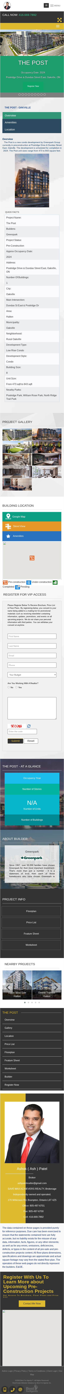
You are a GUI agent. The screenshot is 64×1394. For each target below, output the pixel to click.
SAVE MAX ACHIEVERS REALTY (32, 1189)
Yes (20, 687)
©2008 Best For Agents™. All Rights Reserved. (32, 1380)
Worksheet (31, 945)
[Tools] (46, 5)
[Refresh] (28, 726)
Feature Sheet (31, 933)
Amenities (11, 122)
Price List (31, 922)
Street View (19, 526)
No (12, 687)
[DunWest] (47, 985)
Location (10, 129)
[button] (32, 558)
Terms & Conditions (36, 1371)
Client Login (52, 1371)
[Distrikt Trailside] (18, 985)
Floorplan (31, 911)
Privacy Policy (20, 1371)
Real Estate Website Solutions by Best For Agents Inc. (32, 1383)
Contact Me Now (32, 1303)
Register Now (33, 86)
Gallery (8, 1028)
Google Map (18, 516)
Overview (10, 115)
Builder (8, 1076)
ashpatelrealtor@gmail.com (32, 1183)
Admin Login (7, 1371)
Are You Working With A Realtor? (23, 683)
